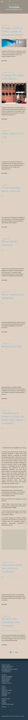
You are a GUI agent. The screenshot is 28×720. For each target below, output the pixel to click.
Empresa (4, 689)
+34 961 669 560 (6, 671)
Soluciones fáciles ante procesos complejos (12, 568)
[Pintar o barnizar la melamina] (14, 303)
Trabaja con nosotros (7, 683)
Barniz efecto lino (12, 346)
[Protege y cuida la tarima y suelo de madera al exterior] (14, 49)
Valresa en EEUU (6, 681)
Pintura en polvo (5, 680)
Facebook (4, 700)
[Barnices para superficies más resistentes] (11, 630)
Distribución (4, 694)
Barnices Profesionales (7, 676)
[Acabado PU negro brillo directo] (14, 106)
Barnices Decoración (6, 677)
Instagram (4, 702)
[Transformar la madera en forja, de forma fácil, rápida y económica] (14, 428)
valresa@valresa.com (7, 670)
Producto (12, 72)
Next (16, 652)
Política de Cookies (6, 693)
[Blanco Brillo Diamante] (14, 250)
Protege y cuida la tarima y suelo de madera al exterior (12, 31)
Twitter (3, 701)
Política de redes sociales (8, 704)
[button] (2, 1)
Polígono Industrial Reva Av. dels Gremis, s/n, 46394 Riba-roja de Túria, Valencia (10, 668)
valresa (3, 25)
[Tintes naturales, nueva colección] (14, 196)
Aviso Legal (4, 691)
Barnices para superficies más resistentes (10, 622)
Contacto (4, 687)
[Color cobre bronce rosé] (14, 142)
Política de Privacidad (7, 690)
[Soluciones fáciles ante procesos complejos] (14, 577)
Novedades (8, 25)
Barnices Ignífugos (6, 679)
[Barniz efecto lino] (14, 351)
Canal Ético (4, 695)
